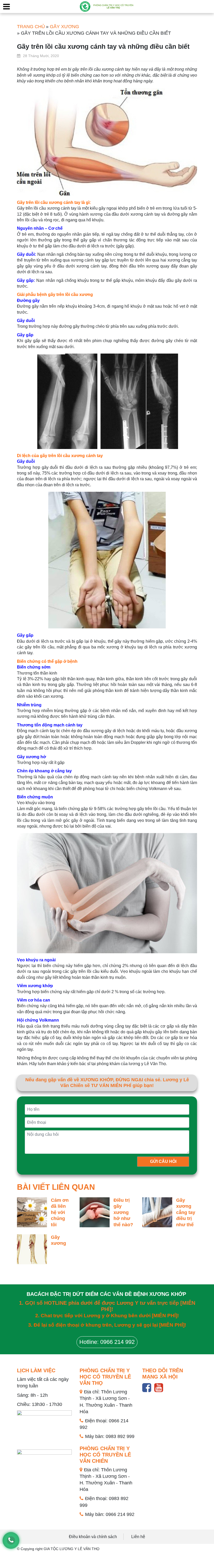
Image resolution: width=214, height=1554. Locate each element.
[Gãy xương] (32, 1249)
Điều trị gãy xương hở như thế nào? (123, 1212)
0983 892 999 (120, 1436)
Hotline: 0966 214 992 (107, 1342)
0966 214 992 (120, 1514)
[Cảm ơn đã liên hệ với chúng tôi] (32, 1212)
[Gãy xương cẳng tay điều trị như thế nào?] (157, 1212)
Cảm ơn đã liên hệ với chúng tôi (60, 1212)
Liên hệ (138, 1536)
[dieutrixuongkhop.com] (107, 6)
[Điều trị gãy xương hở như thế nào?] (95, 1212)
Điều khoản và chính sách (93, 1536)
